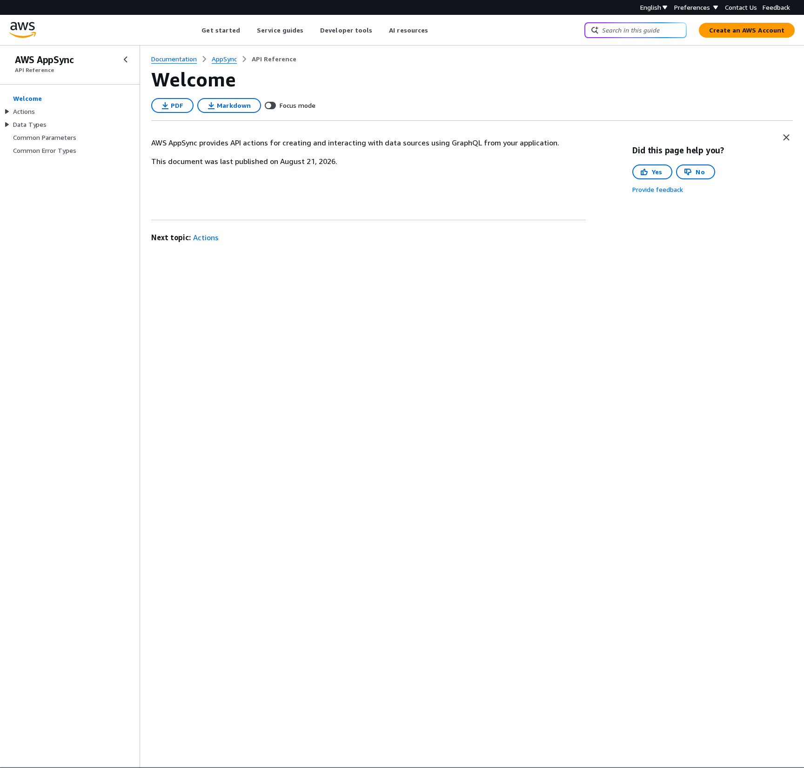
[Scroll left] (195, 30)
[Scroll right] (435, 30)
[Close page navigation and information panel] (786, 137)
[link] (274, 59)
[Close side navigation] (125, 59)
